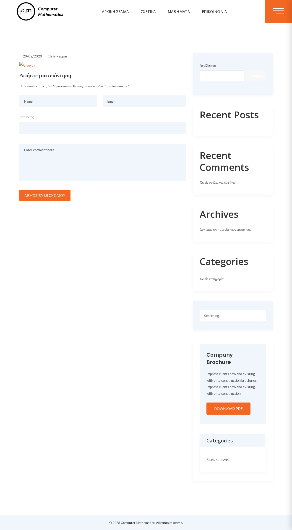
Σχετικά (148, 11)
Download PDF (228, 408)
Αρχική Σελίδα (115, 11)
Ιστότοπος (26, 117)
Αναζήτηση (208, 65)
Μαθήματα (179, 11)
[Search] (260, 315)
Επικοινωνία (214, 11)
